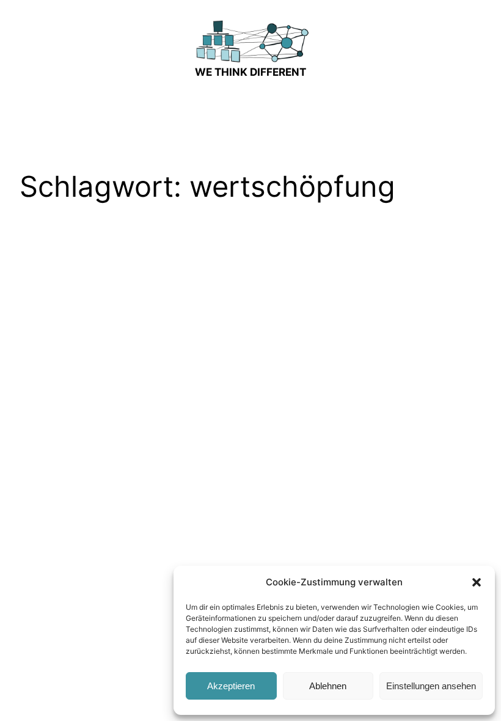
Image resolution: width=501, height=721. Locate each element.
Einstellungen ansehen (431, 686)
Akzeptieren (231, 686)
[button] (476, 582)
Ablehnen (327, 686)
